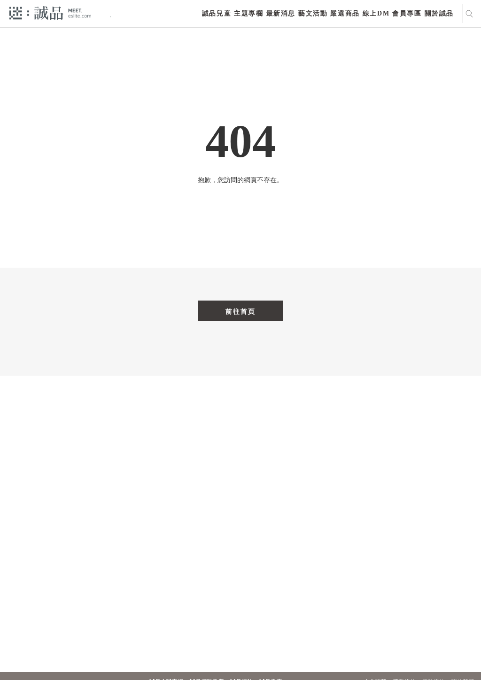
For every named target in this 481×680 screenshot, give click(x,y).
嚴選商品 (344, 13)
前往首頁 (240, 311)
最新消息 (280, 13)
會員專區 (406, 13)
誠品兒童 (216, 13)
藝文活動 (312, 13)
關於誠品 (439, 13)
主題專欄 (248, 13)
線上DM (376, 13)
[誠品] (50, 12)
